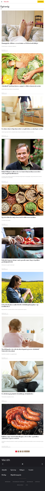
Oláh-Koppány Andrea (5, 446)
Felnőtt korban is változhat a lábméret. (9, 46)
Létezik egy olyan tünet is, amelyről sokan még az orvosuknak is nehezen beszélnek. (18, 132)
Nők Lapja (6, 1)
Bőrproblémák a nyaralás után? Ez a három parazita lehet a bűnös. (14, 309)
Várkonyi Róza (4, 313)
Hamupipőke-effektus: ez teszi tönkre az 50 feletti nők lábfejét (20, 43)
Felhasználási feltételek (18, 481)
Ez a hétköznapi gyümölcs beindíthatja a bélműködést (17, 394)
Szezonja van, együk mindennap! (8, 265)
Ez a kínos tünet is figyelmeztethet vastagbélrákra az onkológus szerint (22, 129)
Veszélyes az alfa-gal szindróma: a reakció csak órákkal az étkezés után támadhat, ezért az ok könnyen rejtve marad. (22, 442)
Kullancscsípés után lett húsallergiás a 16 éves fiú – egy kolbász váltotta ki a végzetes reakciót (20, 437)
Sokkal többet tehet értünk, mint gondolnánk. (10, 89)
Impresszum (7, 481)
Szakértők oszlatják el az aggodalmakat (9, 354)
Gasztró (31, 470)
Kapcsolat (37, 481)
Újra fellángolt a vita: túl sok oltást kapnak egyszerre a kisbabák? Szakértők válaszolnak (20, 350)
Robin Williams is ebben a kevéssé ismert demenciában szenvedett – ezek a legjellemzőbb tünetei (21, 172)
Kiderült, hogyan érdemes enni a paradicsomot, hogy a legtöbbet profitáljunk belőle (21, 261)
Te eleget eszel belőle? (6, 220)
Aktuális (4, 470)
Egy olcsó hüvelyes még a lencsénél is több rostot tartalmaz (19, 217)
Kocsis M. (3, 400)
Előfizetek (40, 1)
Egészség (13, 470)
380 (22, 451)
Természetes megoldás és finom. (8, 396)
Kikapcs (22, 470)
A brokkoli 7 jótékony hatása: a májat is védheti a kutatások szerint (21, 86)
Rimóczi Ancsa (4, 181)
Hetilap (4, 475)
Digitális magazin (16, 475)
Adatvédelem (30, 481)
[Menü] (1, 1)
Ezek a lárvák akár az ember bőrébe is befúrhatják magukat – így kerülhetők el (20, 305)
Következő (26, 451)
